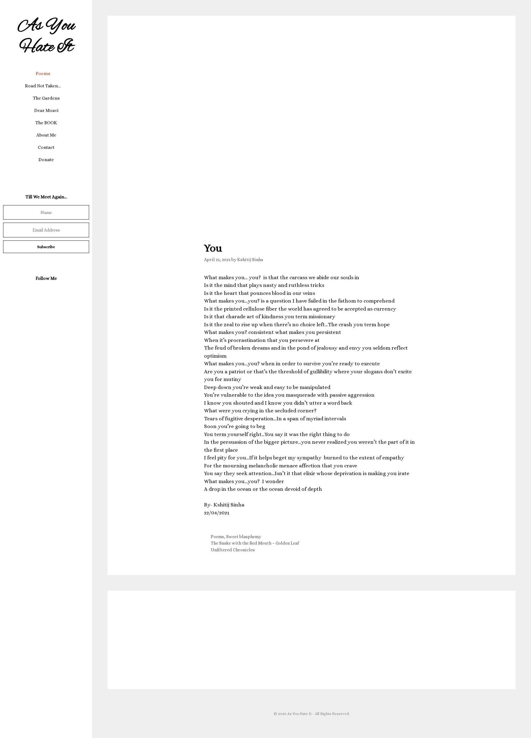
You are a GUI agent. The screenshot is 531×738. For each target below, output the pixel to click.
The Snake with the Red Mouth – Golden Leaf (255, 543)
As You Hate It (46, 37)
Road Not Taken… (43, 86)
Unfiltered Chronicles (233, 549)
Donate (46, 159)
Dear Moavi (46, 110)
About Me (46, 135)
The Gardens (46, 98)
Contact (46, 147)
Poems (43, 73)
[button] (55, 73)
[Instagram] (45, 293)
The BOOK (46, 122)
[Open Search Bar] (46, 172)
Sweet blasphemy (243, 536)
